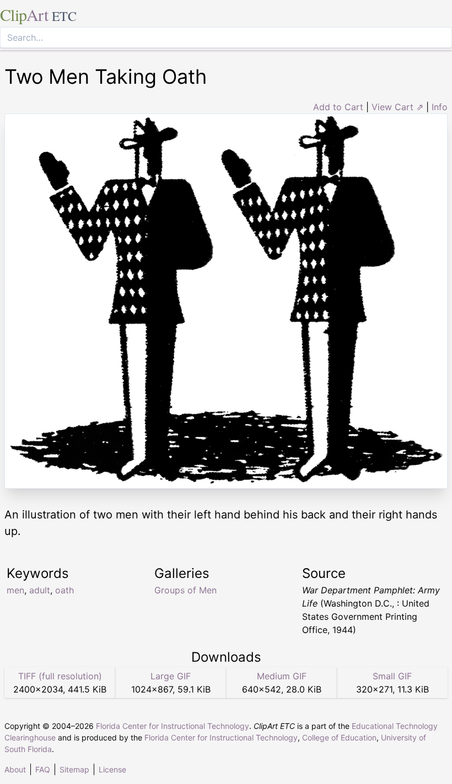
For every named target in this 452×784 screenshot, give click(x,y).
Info (440, 106)
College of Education (339, 737)
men (15, 590)
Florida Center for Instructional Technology (172, 726)
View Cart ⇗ (397, 106)
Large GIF (170, 676)
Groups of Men (185, 590)
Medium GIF (281, 676)
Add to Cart (338, 106)
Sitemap (74, 769)
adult (39, 590)
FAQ (42, 769)
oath (64, 590)
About (15, 769)
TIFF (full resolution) (60, 676)
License (112, 769)
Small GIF (392, 676)
